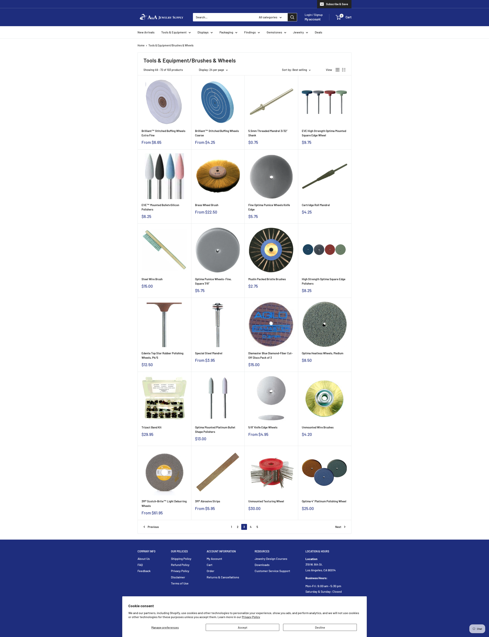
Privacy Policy (251, 617)
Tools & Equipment (174, 32)
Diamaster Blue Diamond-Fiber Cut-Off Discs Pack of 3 (270, 355)
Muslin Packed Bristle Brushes (267, 279)
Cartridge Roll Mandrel (316, 205)
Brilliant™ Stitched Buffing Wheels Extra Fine (163, 133)
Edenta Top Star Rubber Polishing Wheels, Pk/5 (162, 355)
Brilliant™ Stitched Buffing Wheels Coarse (217, 133)
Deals (318, 32)
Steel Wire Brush (152, 279)
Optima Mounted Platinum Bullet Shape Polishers (215, 429)
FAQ (140, 565)
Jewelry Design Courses (271, 558)
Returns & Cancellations (223, 577)
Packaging (226, 32)
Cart (209, 565)
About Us (144, 558)
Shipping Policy (181, 558)
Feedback (144, 571)
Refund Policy (180, 565)
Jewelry (298, 32)
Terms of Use (180, 583)
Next (338, 527)
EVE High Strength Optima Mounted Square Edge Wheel (324, 133)
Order (210, 571)
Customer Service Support (272, 571)
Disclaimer (178, 577)
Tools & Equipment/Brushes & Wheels (170, 45)
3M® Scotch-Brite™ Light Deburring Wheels (164, 503)
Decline (320, 627)
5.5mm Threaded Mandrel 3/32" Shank (267, 133)
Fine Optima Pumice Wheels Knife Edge (269, 207)
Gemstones (274, 32)
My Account (214, 558)
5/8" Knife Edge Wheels (262, 427)
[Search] (292, 17)
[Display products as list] (344, 69)
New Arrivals (146, 32)
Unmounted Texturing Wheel (266, 501)
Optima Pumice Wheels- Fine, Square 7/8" (213, 281)
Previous (153, 527)
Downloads (262, 565)
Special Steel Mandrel (208, 353)
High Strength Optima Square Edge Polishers (323, 281)
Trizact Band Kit (152, 427)
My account (313, 19)
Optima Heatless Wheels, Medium (322, 353)
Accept (242, 627)
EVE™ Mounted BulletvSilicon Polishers (160, 207)
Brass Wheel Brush (206, 205)
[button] (338, 17)
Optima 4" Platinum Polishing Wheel (324, 501)
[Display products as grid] (337, 69)
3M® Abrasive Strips (207, 501)
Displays (203, 32)
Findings (250, 32)
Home (141, 45)
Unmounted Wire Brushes (318, 427)
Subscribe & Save (337, 4)
